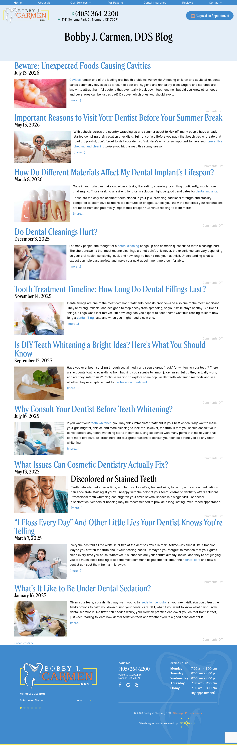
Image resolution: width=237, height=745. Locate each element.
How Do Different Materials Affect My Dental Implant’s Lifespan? (114, 172)
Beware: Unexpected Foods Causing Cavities (82, 65)
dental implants (206, 191)
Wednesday (179, 678)
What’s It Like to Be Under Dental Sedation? (82, 588)
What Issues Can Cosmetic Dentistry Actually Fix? (91, 464)
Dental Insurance (154, 2)
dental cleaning (128, 246)
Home (18, 2)
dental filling (85, 317)
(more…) (75, 100)
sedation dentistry (154, 602)
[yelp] (136, 685)
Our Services (79, 2)
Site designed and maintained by (158, 723)
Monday (176, 668)
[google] (128, 685)
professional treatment (131, 382)
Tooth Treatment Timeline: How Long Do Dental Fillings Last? (110, 289)
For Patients (116, 2)
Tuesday (176, 673)
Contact (214, 2)
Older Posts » (23, 643)
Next (79, 700)
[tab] (21, 708)
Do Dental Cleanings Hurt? (56, 231)
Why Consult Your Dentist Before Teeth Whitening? (93, 409)
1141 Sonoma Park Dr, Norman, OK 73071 (90, 19)
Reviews (187, 2)
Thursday (177, 683)
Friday (175, 688)
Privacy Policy (193, 713)
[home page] (26, 15)
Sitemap (178, 713)
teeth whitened (101, 423)
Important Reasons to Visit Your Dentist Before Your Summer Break (118, 117)
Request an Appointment (212, 15)
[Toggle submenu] (52, 2)
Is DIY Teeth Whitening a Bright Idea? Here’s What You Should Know (110, 349)
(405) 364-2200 (96, 13)
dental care (192, 560)
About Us (44, 2)
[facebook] (120, 685)
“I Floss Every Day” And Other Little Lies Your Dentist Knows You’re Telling (118, 527)
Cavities (75, 80)
